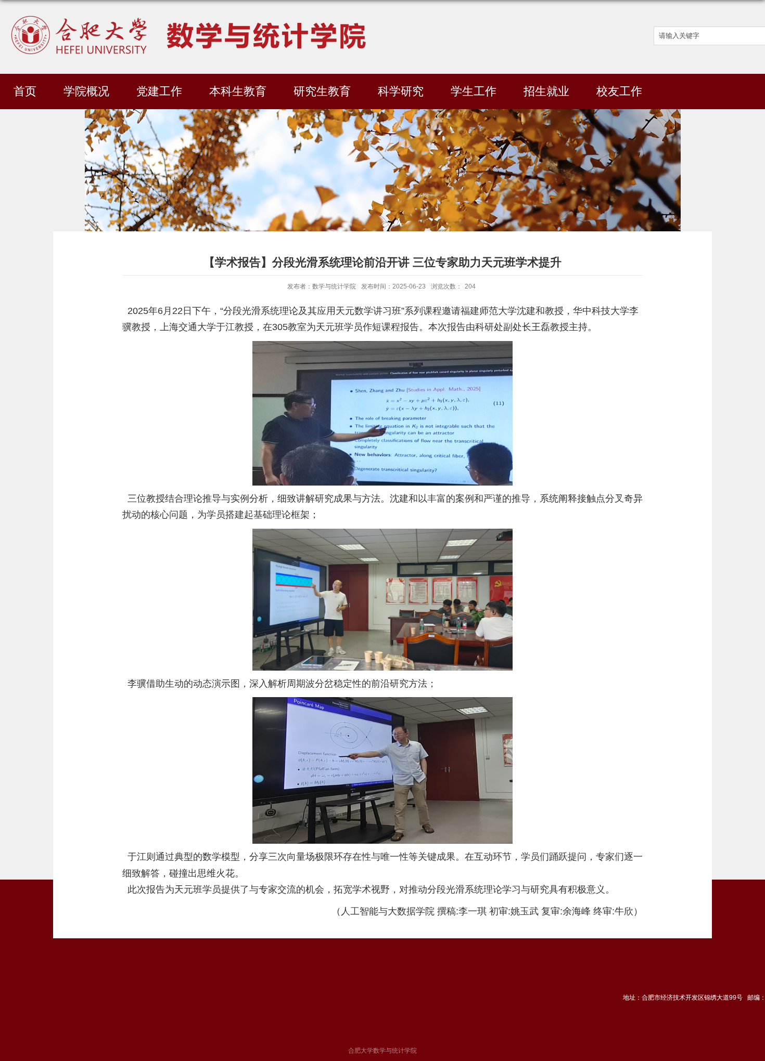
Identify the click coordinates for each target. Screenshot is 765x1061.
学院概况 (86, 91)
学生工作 (473, 91)
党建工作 (159, 91)
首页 (25, 91)
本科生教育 (237, 91)
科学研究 (401, 91)
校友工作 (619, 91)
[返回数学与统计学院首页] (190, 14)
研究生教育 (322, 91)
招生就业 (546, 91)
